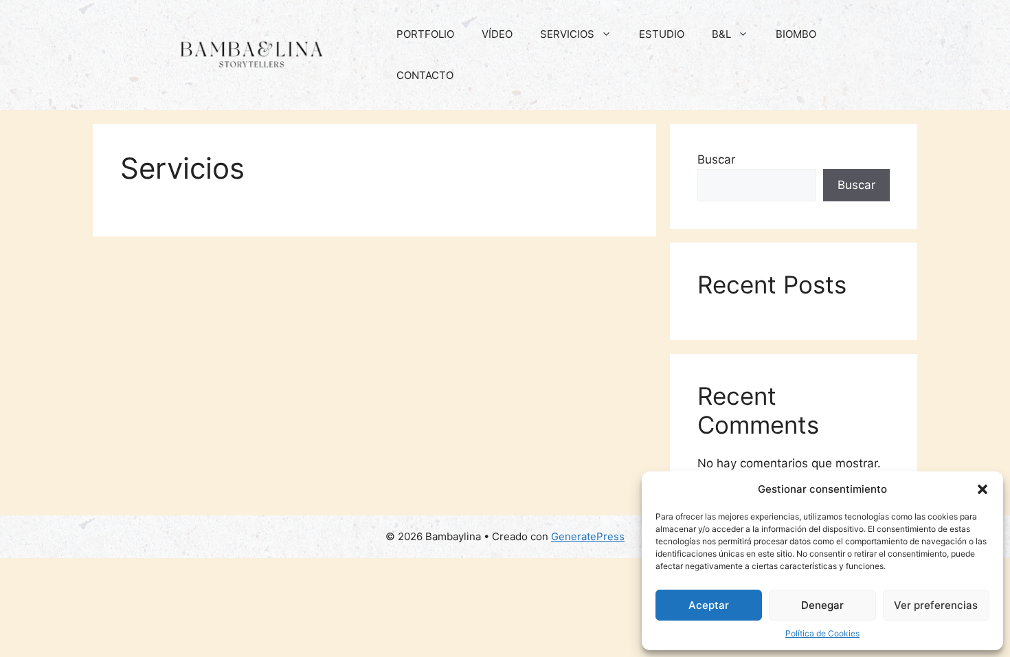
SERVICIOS (567, 34)
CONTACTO (424, 75)
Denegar (822, 605)
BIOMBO (796, 34)
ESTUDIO (661, 34)
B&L (721, 34)
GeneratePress (588, 536)
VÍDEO (497, 34)
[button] (982, 489)
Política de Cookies (822, 633)
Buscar (716, 159)
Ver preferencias (936, 605)
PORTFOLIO (425, 34)
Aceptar (708, 605)
